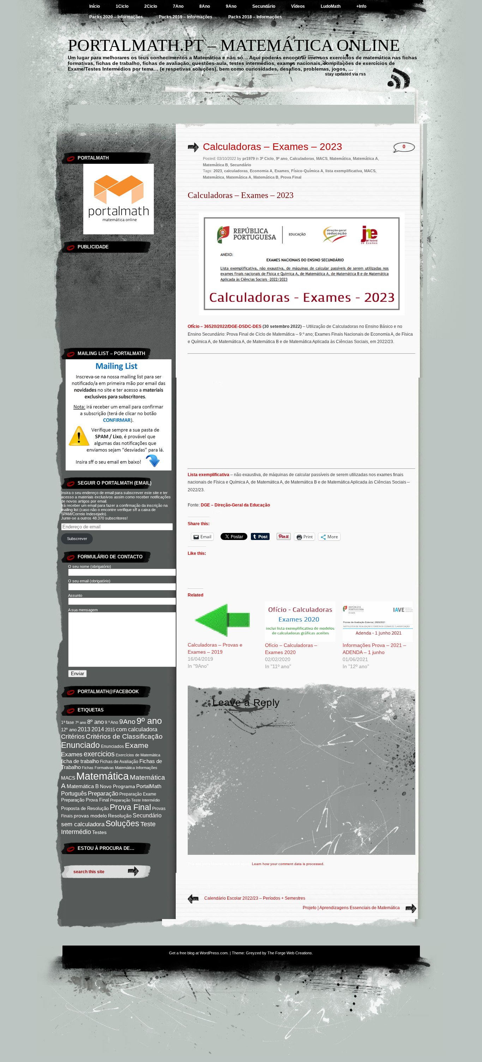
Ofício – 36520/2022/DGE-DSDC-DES (224, 326)
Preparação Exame (137, 794)
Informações (146, 768)
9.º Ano (111, 722)
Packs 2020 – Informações (116, 16)
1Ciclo (122, 6)
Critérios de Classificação (124, 736)
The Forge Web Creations (289, 953)
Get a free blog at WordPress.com (198, 953)
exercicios (99, 754)
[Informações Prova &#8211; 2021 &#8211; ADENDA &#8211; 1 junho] (378, 621)
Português (74, 793)
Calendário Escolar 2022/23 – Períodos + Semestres (254, 898)
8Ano (204, 6)
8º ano (95, 722)
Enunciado (80, 745)
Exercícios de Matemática (138, 755)
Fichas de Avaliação (119, 761)
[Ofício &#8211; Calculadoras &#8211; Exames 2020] (300, 621)
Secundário (263, 6)
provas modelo (90, 815)
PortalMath (148, 786)
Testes (99, 832)
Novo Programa (117, 786)
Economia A (261, 171)
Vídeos (298, 6)
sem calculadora (82, 824)
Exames (72, 754)
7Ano (178, 6)
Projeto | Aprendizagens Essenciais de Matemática (351, 907)
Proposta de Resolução (85, 808)
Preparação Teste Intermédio (135, 800)
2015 (110, 729)
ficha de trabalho (80, 761)
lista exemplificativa (343, 171)
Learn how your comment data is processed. (288, 864)
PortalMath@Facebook (108, 691)
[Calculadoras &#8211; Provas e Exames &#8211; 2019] (223, 621)
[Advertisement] (241, 108)
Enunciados (112, 746)
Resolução (120, 815)
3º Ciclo (267, 158)
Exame (137, 745)
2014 (97, 729)
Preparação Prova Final (85, 800)
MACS (68, 778)
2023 (217, 171)
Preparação (103, 793)
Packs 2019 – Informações (185, 16)
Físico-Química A (307, 171)
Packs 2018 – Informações (255, 16)
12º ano (69, 729)
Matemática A (365, 158)
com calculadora (136, 729)
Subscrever (77, 538)
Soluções (122, 823)
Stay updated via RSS (345, 74)
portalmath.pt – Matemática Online (234, 45)
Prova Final (130, 807)
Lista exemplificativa (208, 474)
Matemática (102, 776)
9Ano (231, 6)
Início (94, 6)
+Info (361, 6)
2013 (84, 729)
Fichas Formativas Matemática (108, 768)
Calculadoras (302, 158)
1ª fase (67, 722)
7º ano (80, 722)
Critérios (73, 736)
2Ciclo (150, 6)
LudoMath (331, 6)
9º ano (149, 721)
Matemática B (83, 786)
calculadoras (236, 171)
